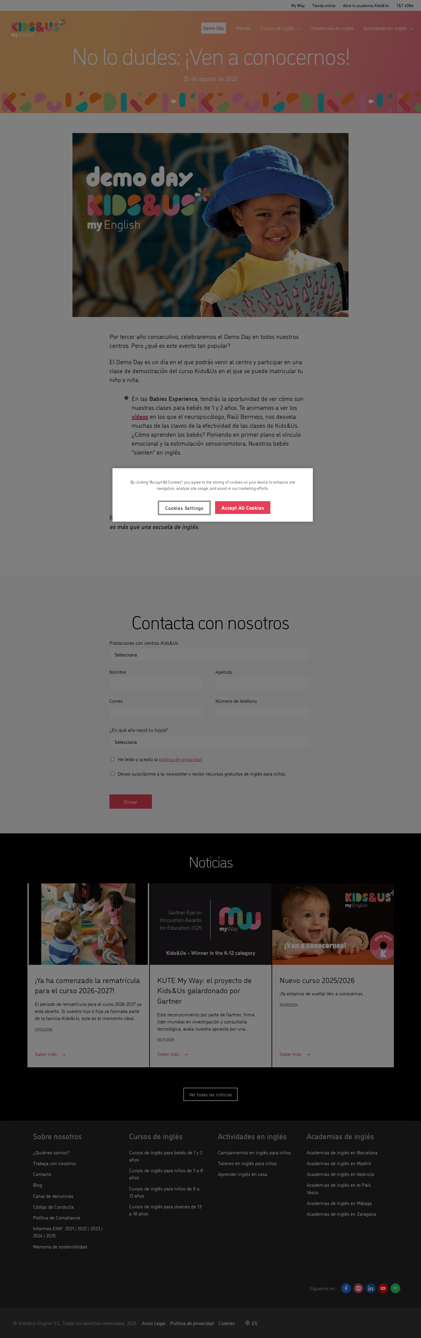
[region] (212, 494)
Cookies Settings (184, 507)
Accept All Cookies (243, 507)
